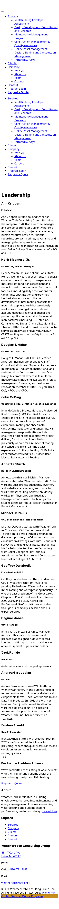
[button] (2, 11)
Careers (19, 81)
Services (13, 16)
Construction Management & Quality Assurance (32, 43)
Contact (13, 85)
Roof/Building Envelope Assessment (28, 21)
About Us (20, 74)
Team (17, 78)
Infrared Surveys (24, 60)
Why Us (19, 70)
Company (14, 67)
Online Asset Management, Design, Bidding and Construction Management (35, 52)
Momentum (49, 892)
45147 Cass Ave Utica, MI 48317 (10, 854)
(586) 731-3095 (19, 869)
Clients (12, 63)
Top (3, 756)
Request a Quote (18, 92)
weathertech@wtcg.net (15, 883)
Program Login (17, 88)
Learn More (49, 811)
